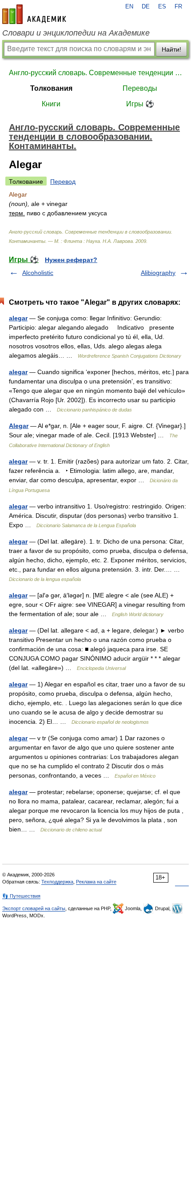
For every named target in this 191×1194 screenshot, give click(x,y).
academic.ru (34, 14)
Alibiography (158, 272)
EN (129, 7)
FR (178, 7)
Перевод (63, 181)
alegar (18, 318)
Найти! (171, 49)
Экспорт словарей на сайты (33, 908)
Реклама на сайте (96, 881)
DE (146, 7)
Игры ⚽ (140, 104)
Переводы (140, 88)
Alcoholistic (37, 272)
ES (162, 7)
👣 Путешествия (21, 896)
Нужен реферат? (71, 259)
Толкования (51, 88)
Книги (51, 104)
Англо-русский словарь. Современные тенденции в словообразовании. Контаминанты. (95, 73)
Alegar (18, 425)
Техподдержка (57, 881)
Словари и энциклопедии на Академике (76, 32)
